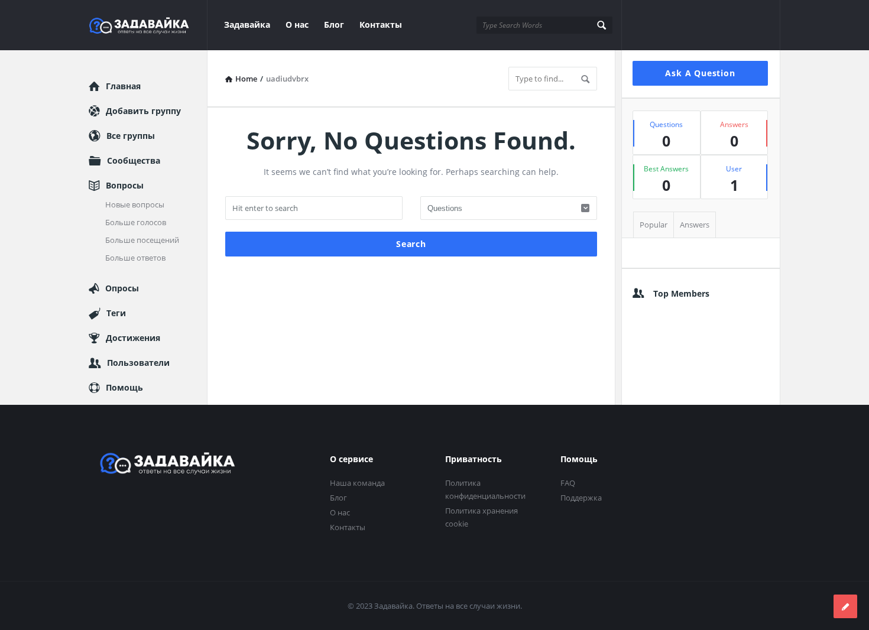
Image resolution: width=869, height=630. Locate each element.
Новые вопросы (134, 204)
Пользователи (138, 362)
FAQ (567, 483)
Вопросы (125, 185)
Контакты (380, 24)
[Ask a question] (845, 606)
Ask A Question (700, 73)
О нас (297, 24)
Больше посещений (142, 240)
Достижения (133, 337)
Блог (334, 24)
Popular (653, 224)
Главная (123, 86)
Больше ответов (135, 257)
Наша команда (357, 483)
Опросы (122, 288)
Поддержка (581, 497)
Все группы (130, 135)
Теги (116, 313)
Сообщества (133, 160)
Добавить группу (143, 110)
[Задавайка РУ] (148, 25)
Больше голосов (135, 222)
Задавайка (247, 24)
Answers (694, 224)
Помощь (124, 387)
